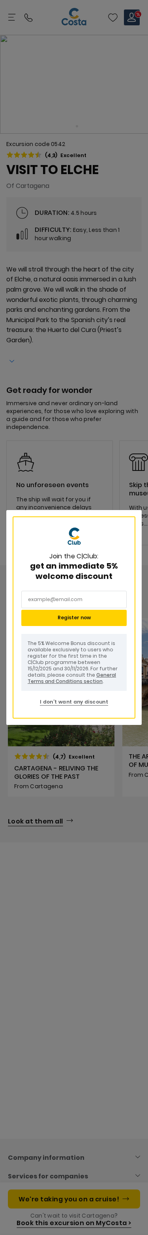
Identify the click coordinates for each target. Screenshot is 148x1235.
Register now (74, 617)
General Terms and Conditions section (72, 678)
